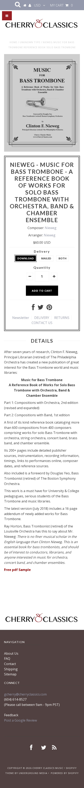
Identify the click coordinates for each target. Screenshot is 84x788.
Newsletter (20, 317)
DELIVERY (41, 317)
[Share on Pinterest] (49, 308)
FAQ (7, 658)
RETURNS (61, 317)
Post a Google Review (20, 720)
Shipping (11, 669)
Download (25, 258)
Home (13, 42)
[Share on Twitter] (41, 308)
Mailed (46, 258)
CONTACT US (42, 323)
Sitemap (10, 674)
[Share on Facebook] (33, 308)
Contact (10, 664)
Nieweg (50, 228)
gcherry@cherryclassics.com (25, 694)
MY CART (61, 5)
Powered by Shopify (65, 773)
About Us (11, 653)
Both (62, 258)
